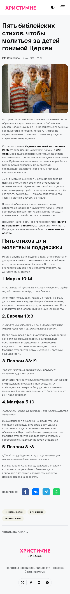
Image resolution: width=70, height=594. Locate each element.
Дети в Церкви (36, 512)
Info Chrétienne (11, 58)
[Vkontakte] (35, 491)
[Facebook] (25, 491)
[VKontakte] (39, 582)
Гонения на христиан (14, 512)
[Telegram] (46, 491)
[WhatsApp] (56, 491)
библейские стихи (13, 518)
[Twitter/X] (22, 582)
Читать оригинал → (15, 532)
